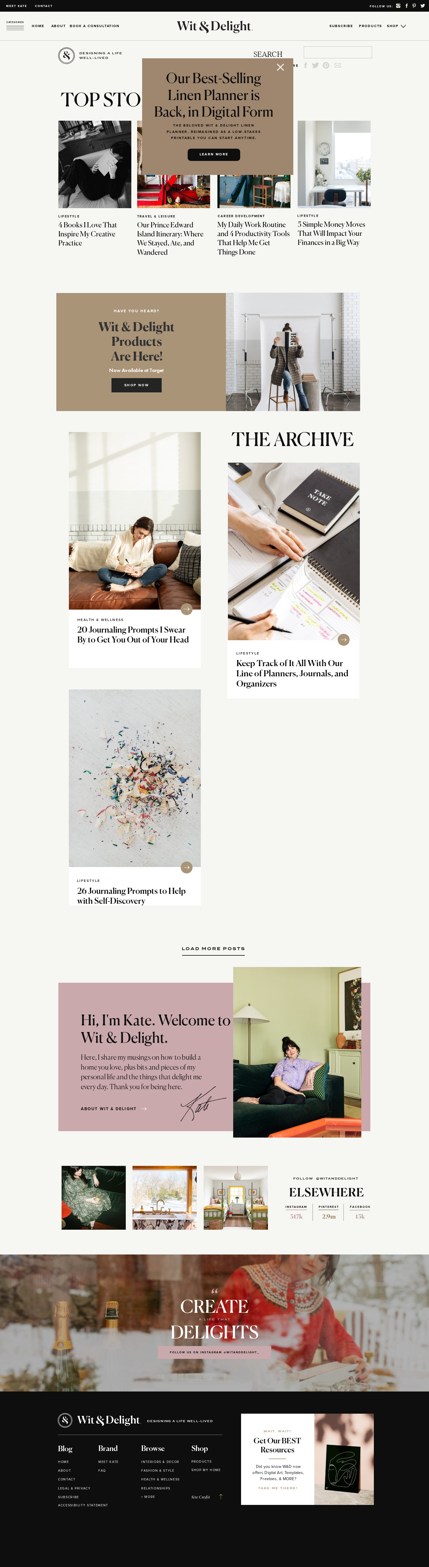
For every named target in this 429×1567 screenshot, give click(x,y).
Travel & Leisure (156, 216)
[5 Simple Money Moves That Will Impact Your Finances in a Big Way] (334, 164)
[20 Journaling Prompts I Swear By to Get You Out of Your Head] (135, 521)
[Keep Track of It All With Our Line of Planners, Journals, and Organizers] (294, 551)
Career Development (241, 216)
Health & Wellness (100, 620)
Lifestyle (69, 216)
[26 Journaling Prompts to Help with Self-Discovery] (135, 778)
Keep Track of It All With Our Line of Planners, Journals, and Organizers (292, 674)
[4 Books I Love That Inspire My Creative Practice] (94, 164)
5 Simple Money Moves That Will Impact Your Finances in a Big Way (331, 233)
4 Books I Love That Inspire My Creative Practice (87, 234)
